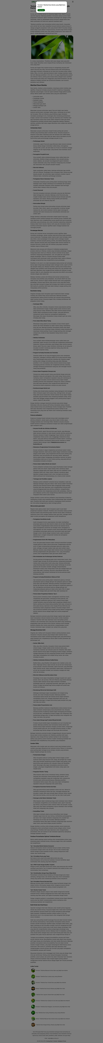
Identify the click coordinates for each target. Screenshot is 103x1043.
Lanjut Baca (41, 10)
